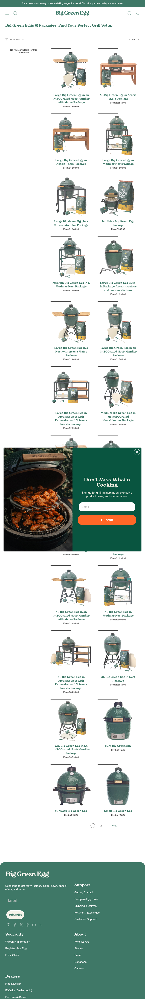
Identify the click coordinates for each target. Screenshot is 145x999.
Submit (107, 520)
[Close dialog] (137, 452)
